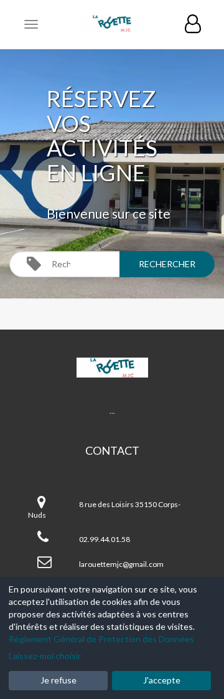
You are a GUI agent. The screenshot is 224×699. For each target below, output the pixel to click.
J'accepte (161, 680)
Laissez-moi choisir (45, 655)
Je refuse (58, 680)
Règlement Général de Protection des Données (101, 639)
